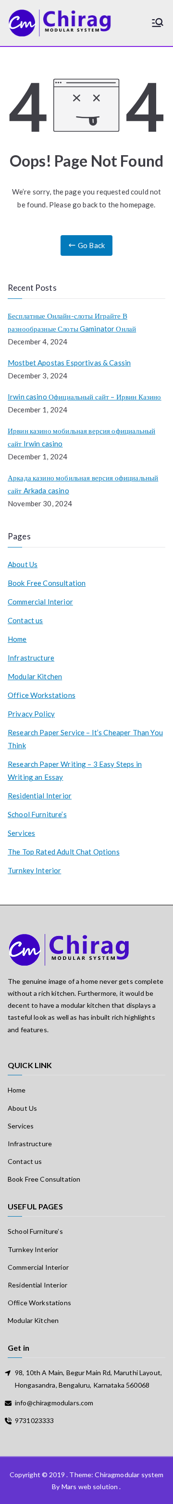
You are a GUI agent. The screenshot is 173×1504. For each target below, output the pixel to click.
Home (17, 639)
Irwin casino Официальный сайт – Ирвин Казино (84, 396)
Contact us (25, 620)
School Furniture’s (37, 814)
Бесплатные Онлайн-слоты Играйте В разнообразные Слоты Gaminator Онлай (72, 322)
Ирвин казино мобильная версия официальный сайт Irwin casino (81, 437)
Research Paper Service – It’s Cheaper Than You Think (85, 739)
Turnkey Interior (34, 870)
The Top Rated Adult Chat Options (64, 851)
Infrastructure (31, 657)
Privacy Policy (31, 713)
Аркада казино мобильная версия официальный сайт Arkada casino (83, 484)
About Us (22, 564)
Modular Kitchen (35, 676)
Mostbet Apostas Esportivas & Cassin (69, 362)
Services (21, 833)
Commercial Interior (40, 601)
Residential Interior (40, 795)
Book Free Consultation (47, 583)
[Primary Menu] (157, 23)
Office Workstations (41, 695)
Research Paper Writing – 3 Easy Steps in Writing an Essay (75, 770)
